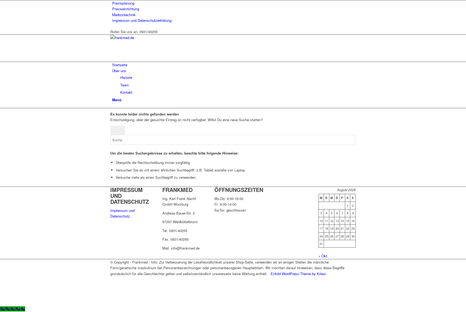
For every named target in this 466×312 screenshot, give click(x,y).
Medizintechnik (124, 14)
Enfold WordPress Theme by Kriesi (298, 273)
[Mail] (113, 291)
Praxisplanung (123, 3)
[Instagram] (113, 285)
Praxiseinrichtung (125, 8)
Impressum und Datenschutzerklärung (142, 20)
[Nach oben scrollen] (1, 303)
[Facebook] (113, 279)
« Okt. (323, 255)
